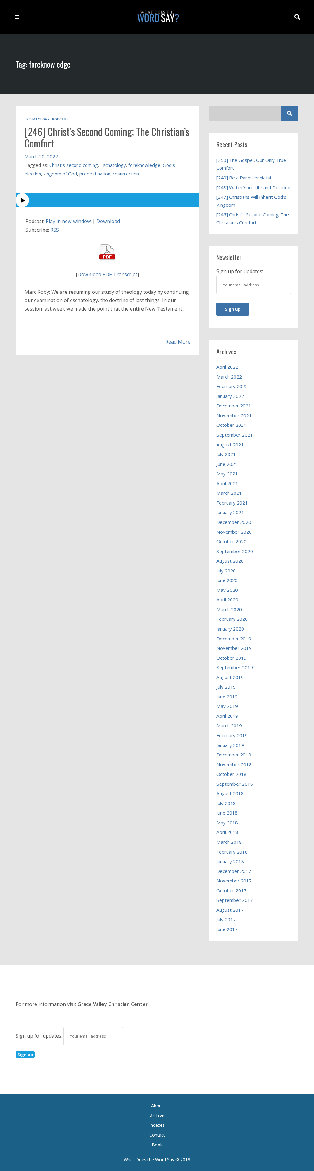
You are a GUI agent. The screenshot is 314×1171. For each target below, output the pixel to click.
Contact (157, 1135)
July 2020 (226, 571)
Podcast (60, 119)
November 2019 (234, 648)
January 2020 (230, 629)
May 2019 (227, 706)
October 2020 (231, 541)
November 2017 (234, 881)
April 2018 (227, 832)
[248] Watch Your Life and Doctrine (253, 187)
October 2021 (231, 425)
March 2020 (229, 609)
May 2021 (227, 473)
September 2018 (234, 784)
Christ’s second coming (73, 165)
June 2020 (227, 580)
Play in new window (68, 221)
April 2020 (227, 599)
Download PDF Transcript (107, 274)
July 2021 (226, 454)
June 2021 (227, 464)
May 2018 (227, 822)
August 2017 (230, 910)
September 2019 (234, 667)
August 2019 (230, 677)
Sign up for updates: (39, 1035)
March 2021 (229, 493)
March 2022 (229, 377)
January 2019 (230, 745)
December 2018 (233, 755)
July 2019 (226, 687)
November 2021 (234, 415)
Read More (177, 341)
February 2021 (232, 503)
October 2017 (231, 890)
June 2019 (227, 697)
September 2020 (234, 551)
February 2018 (232, 852)
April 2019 (227, 716)
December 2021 (233, 406)
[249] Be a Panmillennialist (244, 178)
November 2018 (234, 764)
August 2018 (230, 793)
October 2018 (231, 774)
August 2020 (230, 561)
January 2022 (230, 396)
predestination (94, 174)
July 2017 (226, 919)
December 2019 (233, 638)
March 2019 (229, 725)
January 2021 (230, 512)
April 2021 (227, 483)
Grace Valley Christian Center (113, 1004)
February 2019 (232, 735)
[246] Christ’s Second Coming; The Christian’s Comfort (107, 137)
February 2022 (232, 386)
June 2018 (227, 813)
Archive (157, 1115)
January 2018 (230, 861)
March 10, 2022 (41, 156)
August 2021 (230, 445)
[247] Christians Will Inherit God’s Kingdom (251, 201)
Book (157, 1145)
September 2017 (234, 900)
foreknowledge (144, 165)
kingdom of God (60, 174)
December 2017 (233, 871)
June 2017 (227, 929)
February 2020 (232, 619)
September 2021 (234, 435)
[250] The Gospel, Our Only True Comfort (251, 164)
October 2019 (231, 658)
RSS (54, 229)
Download (108, 221)
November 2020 (234, 532)
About (157, 1106)
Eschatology (37, 119)
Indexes (157, 1125)
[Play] (107, 200)
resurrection (126, 174)
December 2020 (233, 522)
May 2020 (227, 590)
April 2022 (227, 367)
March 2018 (229, 842)
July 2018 (226, 803)
